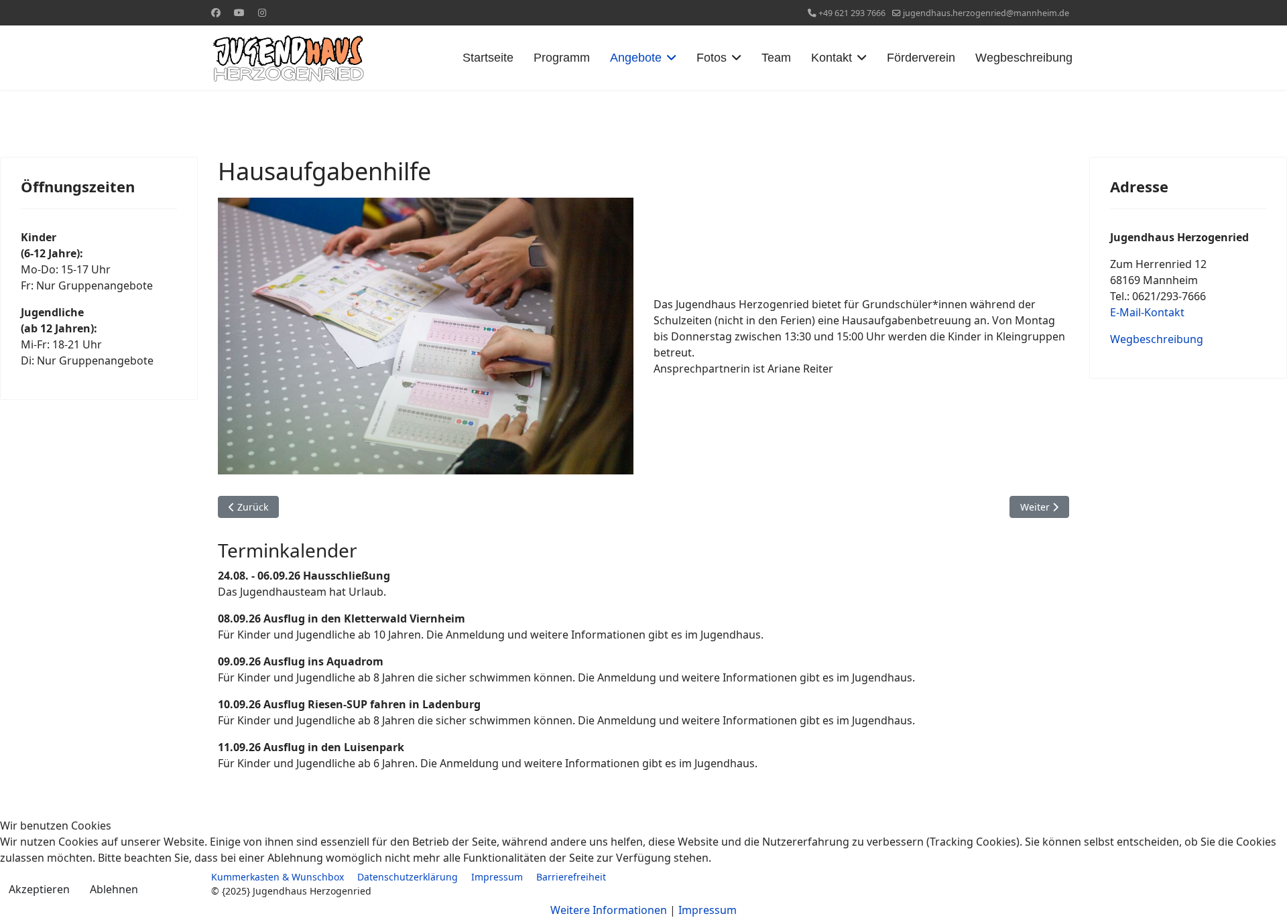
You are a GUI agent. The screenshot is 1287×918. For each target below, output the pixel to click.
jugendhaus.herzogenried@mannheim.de (986, 13)
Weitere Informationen (608, 910)
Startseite (488, 57)
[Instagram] (262, 12)
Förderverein (921, 57)
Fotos (711, 57)
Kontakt (831, 57)
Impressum (707, 910)
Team (776, 57)
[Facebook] (216, 12)
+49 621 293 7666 (851, 13)
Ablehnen (114, 889)
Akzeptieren (39, 889)
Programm (562, 57)
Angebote (636, 57)
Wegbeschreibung (1023, 57)
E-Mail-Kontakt (1147, 312)
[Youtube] (239, 12)
